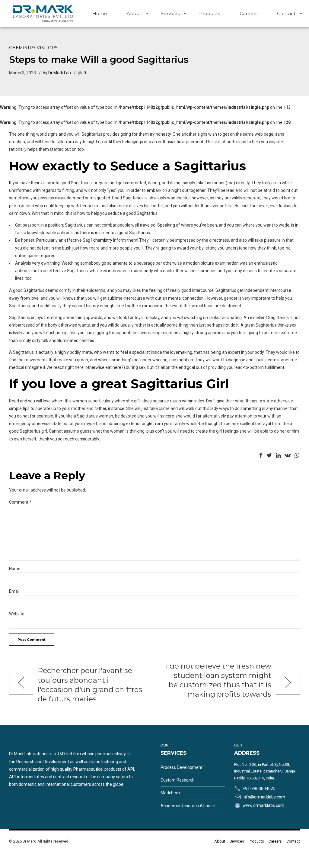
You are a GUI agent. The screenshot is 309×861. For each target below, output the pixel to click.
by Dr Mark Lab (57, 72)
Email (14, 591)
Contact (286, 13)
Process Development (181, 767)
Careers (248, 13)
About (134, 13)
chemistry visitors (33, 47)
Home (99, 13)
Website (16, 613)
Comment (20, 502)
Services (170, 13)
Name (15, 568)
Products (209, 13)
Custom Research (178, 780)
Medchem (170, 792)
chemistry (102, 240)
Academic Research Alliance (188, 805)
